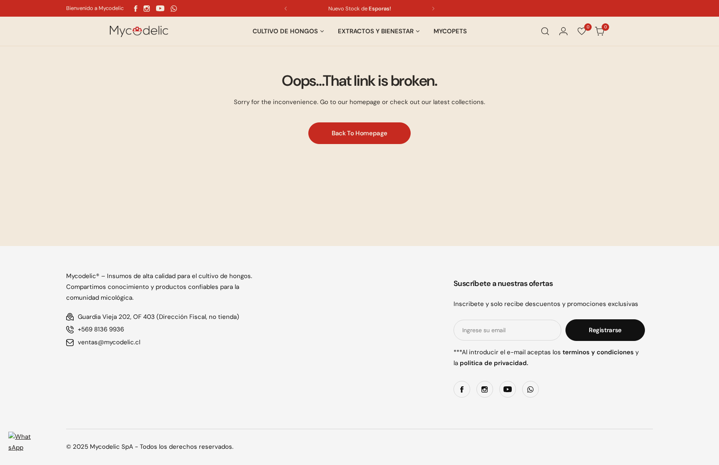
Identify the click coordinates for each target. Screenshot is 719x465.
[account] (563, 31)
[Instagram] (147, 8)
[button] (286, 8)
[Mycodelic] (139, 31)
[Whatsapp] (174, 8)
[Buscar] (545, 31)
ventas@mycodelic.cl (109, 342)
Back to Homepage (359, 133)
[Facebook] (135, 8)
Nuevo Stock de (359, 8)
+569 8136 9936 (101, 329)
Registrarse (605, 330)
